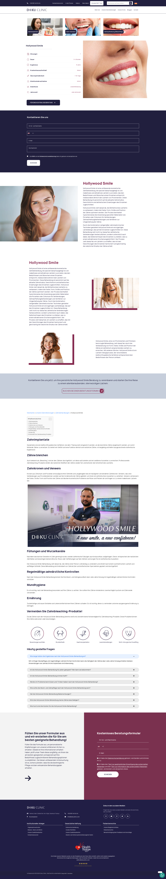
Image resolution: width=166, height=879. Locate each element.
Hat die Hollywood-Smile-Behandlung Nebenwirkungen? (50, 694)
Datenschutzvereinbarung (48, 156)
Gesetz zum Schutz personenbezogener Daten (79, 835)
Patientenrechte (108, 830)
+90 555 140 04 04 (34, 3)
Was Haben (85, 3)
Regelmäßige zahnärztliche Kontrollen (39, 428)
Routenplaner (33, 817)
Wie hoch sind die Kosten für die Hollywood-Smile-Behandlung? (53, 706)
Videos (78, 3)
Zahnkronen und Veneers (36, 425)
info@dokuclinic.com (73, 817)
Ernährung (32, 432)
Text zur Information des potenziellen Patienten (129, 767)
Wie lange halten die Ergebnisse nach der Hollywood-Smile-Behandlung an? (58, 656)
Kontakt (136, 10)
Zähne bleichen (33, 423)
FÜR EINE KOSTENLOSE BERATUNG (41, 103)
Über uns (97, 10)
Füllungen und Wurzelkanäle (36, 427)
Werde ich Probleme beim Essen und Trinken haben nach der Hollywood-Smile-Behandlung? (64, 682)
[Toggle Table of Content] (49, 419)
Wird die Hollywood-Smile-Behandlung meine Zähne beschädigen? (54, 700)
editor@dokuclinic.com (83, 860)
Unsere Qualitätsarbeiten (35, 832)
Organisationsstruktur (34, 827)
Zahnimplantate (33, 421)
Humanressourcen (57, 3)
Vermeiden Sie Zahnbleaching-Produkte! (40, 434)
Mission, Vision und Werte (35, 830)
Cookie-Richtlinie (70, 830)
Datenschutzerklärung (116, 758)
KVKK (33, 156)
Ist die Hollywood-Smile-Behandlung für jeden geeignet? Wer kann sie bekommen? (60, 670)
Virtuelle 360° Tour (96, 3)
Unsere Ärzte (122, 10)
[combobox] (29, 133)
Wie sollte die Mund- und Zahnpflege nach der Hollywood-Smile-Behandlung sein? (60, 688)
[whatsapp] (162, 875)
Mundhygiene (33, 430)
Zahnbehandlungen (62, 413)
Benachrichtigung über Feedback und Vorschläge (118, 832)
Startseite (30, 413)
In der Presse (69, 3)
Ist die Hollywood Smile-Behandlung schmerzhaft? (48, 676)
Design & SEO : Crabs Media (66, 873)
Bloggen (129, 10)
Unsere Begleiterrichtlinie (111, 827)
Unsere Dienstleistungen (109, 10)
